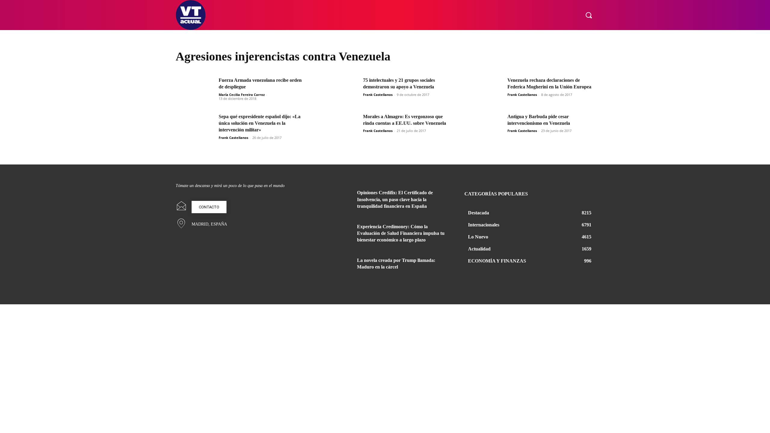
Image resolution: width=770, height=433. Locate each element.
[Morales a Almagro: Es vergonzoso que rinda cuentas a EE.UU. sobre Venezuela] (339, 127)
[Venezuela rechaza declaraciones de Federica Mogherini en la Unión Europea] (484, 90)
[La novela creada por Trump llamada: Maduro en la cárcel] (336, 267)
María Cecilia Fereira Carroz (242, 94)
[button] (588, 15)
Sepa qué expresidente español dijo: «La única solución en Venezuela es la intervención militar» (259, 123)
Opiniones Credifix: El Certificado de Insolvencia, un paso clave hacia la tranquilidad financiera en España (395, 199)
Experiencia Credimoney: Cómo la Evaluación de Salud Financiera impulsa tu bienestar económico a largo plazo (401, 233)
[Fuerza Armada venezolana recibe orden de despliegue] (195, 90)
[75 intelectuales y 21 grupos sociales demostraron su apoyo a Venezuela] (339, 90)
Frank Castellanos (378, 94)
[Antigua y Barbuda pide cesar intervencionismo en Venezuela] (484, 127)
